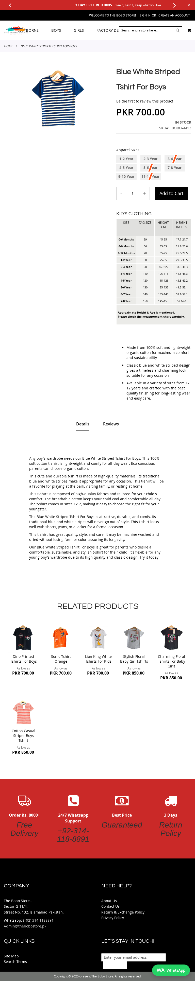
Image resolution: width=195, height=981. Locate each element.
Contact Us (110, 906)
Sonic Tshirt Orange (61, 659)
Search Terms (15, 961)
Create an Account (174, 15)
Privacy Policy (112, 917)
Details (82, 424)
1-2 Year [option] (126, 158)
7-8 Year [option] (175, 167)
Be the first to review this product (144, 101)
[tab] (98, 30)
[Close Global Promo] (189, 4)
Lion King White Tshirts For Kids (98, 659)
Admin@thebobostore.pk (25, 926)
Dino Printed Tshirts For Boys (23, 659)
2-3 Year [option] (150, 158)
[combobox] (150, 30)
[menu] (98, 30)
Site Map (11, 956)
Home (8, 46)
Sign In (145, 15)
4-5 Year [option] (126, 167)
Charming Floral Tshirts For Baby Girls (171, 661)
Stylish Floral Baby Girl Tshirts (134, 659)
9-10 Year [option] (126, 176)
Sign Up (115, 965)
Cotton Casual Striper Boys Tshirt (23, 735)
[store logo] (16, 30)
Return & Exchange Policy (122, 912)
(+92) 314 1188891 (38, 920)
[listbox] (153, 168)
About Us (109, 900)
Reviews (111, 424)
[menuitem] (31, 30)
